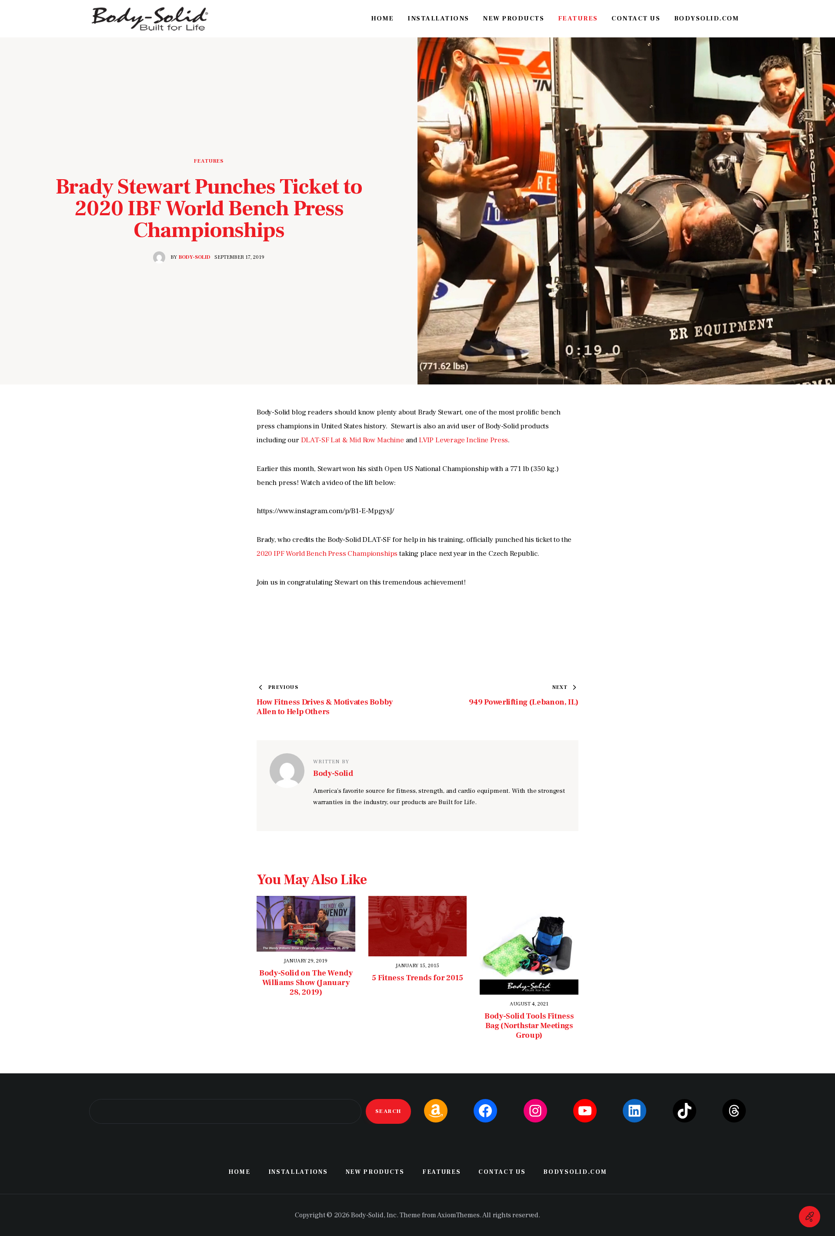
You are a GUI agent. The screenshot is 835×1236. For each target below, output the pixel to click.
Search (388, 1111)
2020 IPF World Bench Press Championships (327, 553)
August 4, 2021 (529, 1004)
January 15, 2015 (417, 965)
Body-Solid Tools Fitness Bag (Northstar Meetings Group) (529, 1026)
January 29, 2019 (305, 961)
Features (209, 161)
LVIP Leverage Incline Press (463, 440)
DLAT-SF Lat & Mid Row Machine (352, 440)
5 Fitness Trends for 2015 (417, 978)
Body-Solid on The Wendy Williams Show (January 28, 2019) (306, 983)
